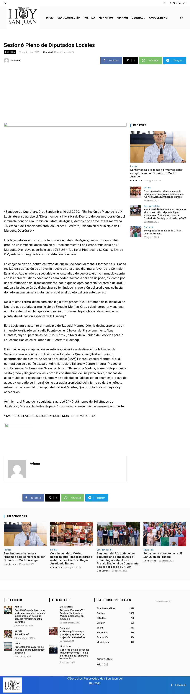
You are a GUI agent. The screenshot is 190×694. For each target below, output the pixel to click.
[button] (181, 17)
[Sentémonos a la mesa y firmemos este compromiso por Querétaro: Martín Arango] (158, 147)
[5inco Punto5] (8, 634)
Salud (17, 643)
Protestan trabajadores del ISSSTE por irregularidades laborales (29, 650)
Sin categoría (66, 607)
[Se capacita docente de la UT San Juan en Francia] (135, 231)
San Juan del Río (152, 206)
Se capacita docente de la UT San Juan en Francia (162, 555)
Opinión (18, 631)
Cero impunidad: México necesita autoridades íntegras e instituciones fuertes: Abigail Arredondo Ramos (164, 194)
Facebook (180, 685)
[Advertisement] (95, 91)
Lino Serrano (136, 180)
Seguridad (65, 628)
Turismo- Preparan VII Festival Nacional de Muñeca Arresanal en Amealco (72, 614)
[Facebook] (165, 3)
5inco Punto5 (21, 634)
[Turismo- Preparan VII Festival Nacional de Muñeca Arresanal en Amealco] (53, 610)
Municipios (65, 646)
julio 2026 (102, 664)
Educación (149, 227)
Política (10, 52)
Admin (17, 60)
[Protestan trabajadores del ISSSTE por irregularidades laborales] (8, 646)
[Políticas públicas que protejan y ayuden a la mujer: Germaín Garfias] (53, 631)
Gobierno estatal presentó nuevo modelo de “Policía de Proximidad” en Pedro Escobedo (74, 654)
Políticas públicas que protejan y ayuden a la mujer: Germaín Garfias (72, 634)
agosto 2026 (104, 658)
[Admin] (7, 60)
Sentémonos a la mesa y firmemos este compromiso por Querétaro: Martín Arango (156, 173)
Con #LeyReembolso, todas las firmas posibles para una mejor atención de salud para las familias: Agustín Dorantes (29, 616)
